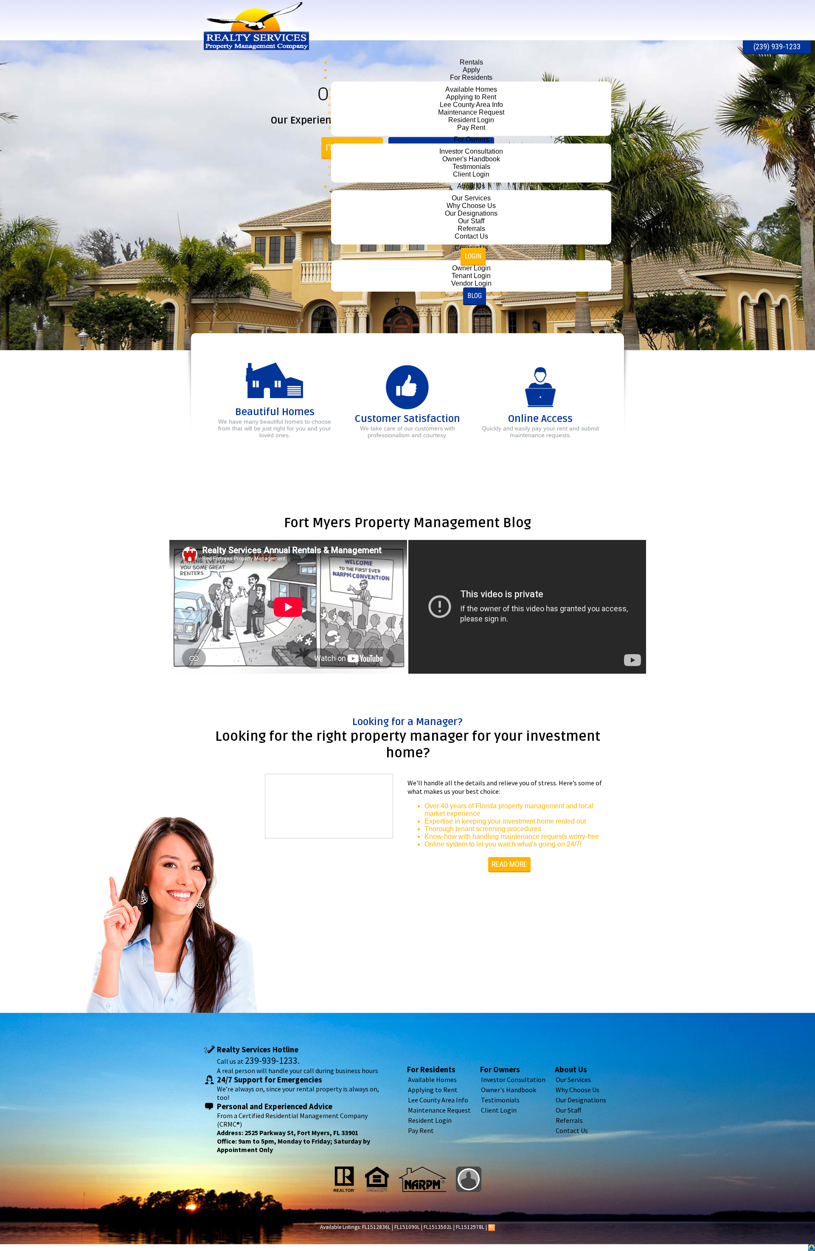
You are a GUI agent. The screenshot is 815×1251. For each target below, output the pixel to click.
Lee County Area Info (438, 1100)
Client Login (499, 1110)
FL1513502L (438, 1227)
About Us (571, 1069)
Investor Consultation (513, 1079)
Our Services (573, 1079)
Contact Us (572, 1130)
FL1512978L (470, 1227)
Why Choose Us (577, 1089)
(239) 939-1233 (777, 46)
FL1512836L (376, 1227)
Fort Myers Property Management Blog (407, 522)
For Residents (431, 1069)
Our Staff (568, 1110)
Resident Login (430, 1120)
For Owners (500, 1069)
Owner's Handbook (508, 1089)
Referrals (569, 1120)
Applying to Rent (433, 1089)
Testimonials (500, 1100)
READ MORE (509, 864)
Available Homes (432, 1079)
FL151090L (407, 1227)
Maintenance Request (439, 1110)
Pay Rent (421, 1130)
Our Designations (581, 1100)
